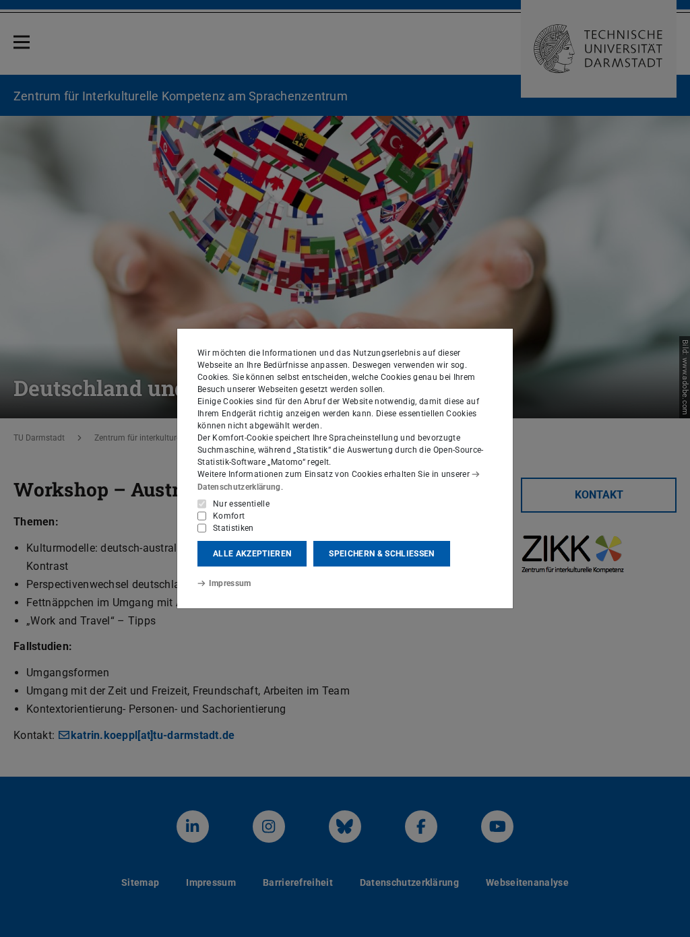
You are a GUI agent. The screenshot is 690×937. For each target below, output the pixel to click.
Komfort (229, 516)
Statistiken (233, 528)
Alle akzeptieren (252, 553)
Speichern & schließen (381, 553)
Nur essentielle (241, 504)
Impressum (230, 583)
